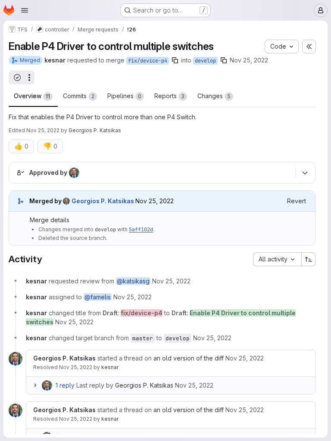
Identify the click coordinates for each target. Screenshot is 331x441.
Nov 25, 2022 (249, 60)
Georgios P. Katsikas (144, 385)
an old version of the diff (188, 358)
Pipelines (124, 95)
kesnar (110, 367)
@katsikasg (133, 281)
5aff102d (141, 229)
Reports (169, 95)
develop (205, 60)
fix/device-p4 (147, 60)
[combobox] (277, 259)
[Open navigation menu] (24, 10)
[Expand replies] (35, 385)
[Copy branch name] (175, 60)
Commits (78, 95)
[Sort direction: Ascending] (308, 259)
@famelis (97, 297)
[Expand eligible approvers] (305, 173)
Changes (214, 95)
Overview (32, 95)
